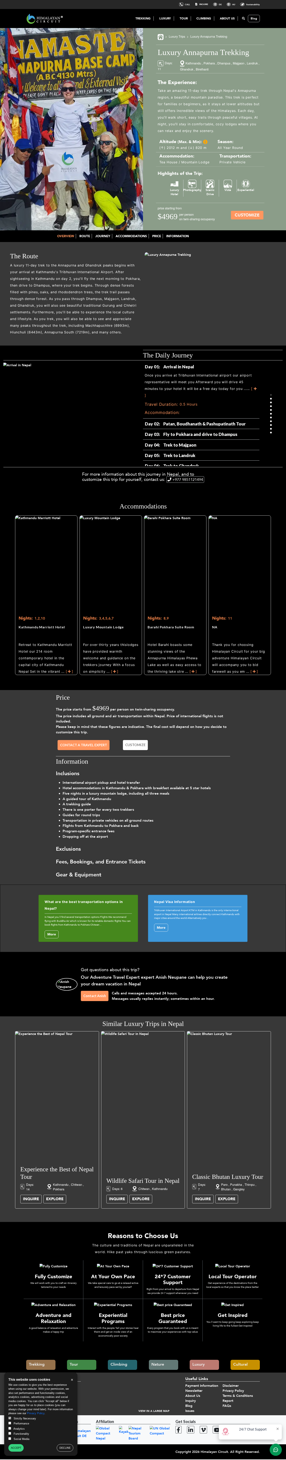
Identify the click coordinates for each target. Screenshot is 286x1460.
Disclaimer (231, 1385)
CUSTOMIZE (247, 215)
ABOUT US (227, 18)
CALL (187, 4)
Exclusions (68, 849)
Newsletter (193, 1390)
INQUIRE (203, 4)
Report (228, 1401)
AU (233, 4)
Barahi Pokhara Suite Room (171, 627)
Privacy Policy (233, 1390)
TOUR (184, 18)
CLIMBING (203, 18)
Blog (254, 18)
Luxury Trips (177, 36)
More (51, 934)
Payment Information (201, 1385)
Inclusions (67, 773)
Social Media (21, 1439)
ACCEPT (16, 1447)
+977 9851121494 (187, 479)
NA (214, 627)
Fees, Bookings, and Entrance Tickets (101, 861)
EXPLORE (54, 1199)
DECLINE (65, 1447)
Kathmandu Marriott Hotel (42, 627)
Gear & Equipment (78, 874)
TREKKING (143, 18)
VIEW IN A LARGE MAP (153, 1411)
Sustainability (253, 4)
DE (220, 4)
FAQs (227, 1406)
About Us (192, 1395)
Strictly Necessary (24, 1418)
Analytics (19, 1428)
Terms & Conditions (238, 1395)
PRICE (156, 236)
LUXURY (165, 18)
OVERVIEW (65, 236)
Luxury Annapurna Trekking (208, 36)
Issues (189, 1411)
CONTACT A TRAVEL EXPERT (83, 745)
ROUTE (84, 236)
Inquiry (190, 1401)
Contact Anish (94, 996)
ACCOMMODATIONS (131, 236)
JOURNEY (102, 236)
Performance (21, 1423)
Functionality (21, 1433)
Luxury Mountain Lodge (103, 627)
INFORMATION (177, 236)
